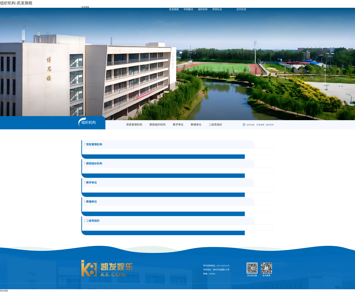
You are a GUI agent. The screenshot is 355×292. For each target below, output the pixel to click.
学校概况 (188, 9)
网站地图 (4, 291)
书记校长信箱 (268, 4)
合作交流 (241, 9)
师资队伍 (217, 9)
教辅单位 (196, 124)
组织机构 (203, 9)
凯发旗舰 (85, 7)
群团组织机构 (157, 124)
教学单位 (178, 124)
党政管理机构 (134, 124)
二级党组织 (215, 124)
